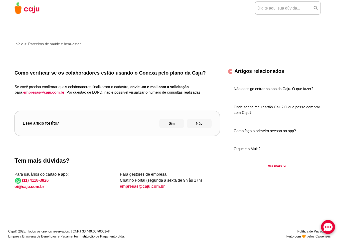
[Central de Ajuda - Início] (26, 8)
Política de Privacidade (314, 231)
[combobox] (283, 8)
